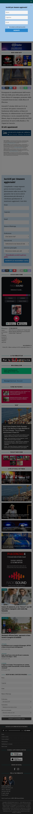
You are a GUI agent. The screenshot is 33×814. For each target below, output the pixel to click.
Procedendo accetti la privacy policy (17, 27)
